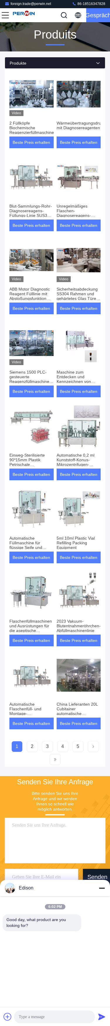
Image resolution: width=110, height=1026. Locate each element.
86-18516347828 (91, 4)
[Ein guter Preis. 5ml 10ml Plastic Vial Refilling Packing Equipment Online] (79, 509)
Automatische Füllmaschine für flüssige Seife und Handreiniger (25, 545)
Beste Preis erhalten (31, 142)
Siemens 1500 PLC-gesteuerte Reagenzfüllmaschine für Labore (29, 379)
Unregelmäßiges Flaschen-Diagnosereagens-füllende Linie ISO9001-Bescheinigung (78, 215)
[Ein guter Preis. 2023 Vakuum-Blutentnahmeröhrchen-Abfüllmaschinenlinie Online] (79, 592)
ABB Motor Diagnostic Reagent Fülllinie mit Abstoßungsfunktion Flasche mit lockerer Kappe (29, 298)
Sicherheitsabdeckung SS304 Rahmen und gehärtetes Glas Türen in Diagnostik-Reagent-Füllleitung (78, 298)
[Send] (101, 1016)
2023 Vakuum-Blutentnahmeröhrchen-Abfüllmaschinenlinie (79, 626)
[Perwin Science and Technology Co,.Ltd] (24, 15)
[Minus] (101, 888)
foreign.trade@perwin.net (31, 4)
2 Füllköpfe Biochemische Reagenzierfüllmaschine (31, 128)
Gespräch (98, 15)
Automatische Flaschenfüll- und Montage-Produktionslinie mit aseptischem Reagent (29, 713)
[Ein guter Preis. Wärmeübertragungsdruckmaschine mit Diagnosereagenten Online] (79, 94)
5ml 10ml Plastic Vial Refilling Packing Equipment (76, 543)
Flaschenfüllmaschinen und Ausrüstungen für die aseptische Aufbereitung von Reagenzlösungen (30, 630)
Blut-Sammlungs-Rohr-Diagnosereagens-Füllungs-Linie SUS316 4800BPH (30, 213)
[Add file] (8, 1016)
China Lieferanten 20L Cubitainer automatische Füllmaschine (77, 711)
